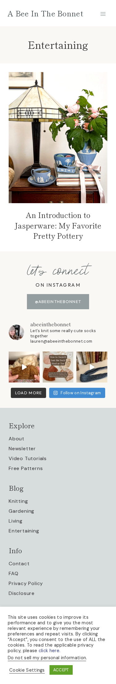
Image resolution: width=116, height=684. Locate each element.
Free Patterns (26, 468)
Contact (19, 563)
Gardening (21, 511)
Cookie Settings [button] (27, 670)
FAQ (13, 573)
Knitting (18, 501)
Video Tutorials (28, 458)
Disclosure (22, 593)
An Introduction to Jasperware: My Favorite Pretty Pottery (58, 225)
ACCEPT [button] (61, 670)
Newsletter (22, 448)
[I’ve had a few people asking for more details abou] (58, 367)
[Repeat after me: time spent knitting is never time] (24, 367)
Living (16, 521)
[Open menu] (103, 14)
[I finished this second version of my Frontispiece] (91, 367)
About (16, 438)
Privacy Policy (26, 583)
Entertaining (24, 531)
